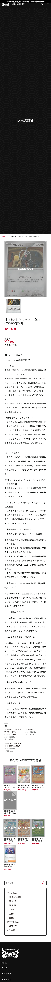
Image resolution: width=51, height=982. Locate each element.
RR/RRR (12, 905)
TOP (3, 236)
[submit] (43, 883)
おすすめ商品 (13, 922)
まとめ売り (12, 930)
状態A (10, 914)
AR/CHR (12, 901)
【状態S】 (30, 729)
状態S (10, 909)
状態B (10, 918)
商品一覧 (7, 974)
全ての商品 (12, 893)
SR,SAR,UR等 (14, 897)
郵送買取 (7, 980)
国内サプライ (14, 926)
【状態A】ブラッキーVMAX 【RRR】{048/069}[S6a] (12, 732)
